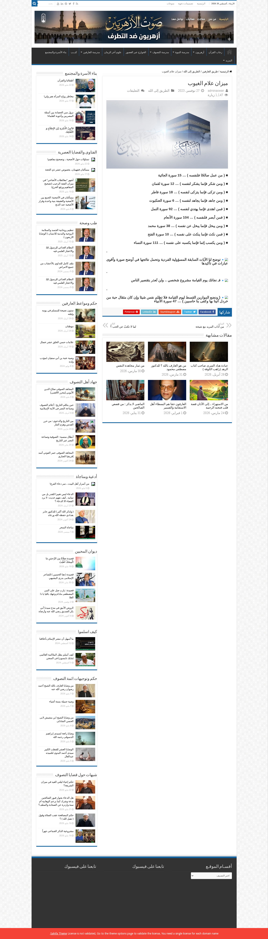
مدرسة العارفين (91, 52)
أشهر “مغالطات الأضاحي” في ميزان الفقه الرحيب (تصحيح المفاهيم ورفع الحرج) (58, 184)
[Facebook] (73, 3)
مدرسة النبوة (182, 52)
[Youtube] (58, 3)
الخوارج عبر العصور (136, 52)
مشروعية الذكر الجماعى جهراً (58, 831)
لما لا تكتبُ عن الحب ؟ (123, 325)
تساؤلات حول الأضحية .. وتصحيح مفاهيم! (68, 159)
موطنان (69, 326)
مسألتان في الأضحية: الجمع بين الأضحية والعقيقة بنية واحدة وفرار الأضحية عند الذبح (56, 201)
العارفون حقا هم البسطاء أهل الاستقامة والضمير (168, 405)
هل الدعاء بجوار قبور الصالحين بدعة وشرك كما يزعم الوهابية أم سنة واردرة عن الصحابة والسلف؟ (56, 801)
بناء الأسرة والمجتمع (56, 52)
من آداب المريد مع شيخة (210, 325)
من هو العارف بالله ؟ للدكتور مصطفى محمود (168, 367)
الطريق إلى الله (191, 71)
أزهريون (199, 52)
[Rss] (77, 3)
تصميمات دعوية (185, 3)
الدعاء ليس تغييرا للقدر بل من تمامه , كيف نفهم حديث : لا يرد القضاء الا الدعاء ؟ (58, 498)
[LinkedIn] (62, 3)
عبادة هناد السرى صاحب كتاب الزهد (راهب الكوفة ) (209, 367)
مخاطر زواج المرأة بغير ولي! (59, 96)
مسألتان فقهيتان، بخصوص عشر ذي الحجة (67, 169)
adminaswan (216, 90)
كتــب (74, 52)
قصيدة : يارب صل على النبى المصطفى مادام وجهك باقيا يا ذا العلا (57, 594)
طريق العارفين (210, 71)
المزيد (229, 60)
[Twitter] (70, 3)
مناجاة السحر (66, 527)
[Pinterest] (65, 3)
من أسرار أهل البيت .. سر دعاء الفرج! (69, 483)
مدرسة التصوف (160, 52)
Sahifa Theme (58, 933)
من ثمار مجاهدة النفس (130, 365)
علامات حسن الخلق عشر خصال (57, 342)
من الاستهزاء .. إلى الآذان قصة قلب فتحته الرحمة (209, 405)
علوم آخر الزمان (112, 52)
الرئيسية (201, 3)
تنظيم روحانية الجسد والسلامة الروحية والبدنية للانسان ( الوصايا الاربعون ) (56, 234)
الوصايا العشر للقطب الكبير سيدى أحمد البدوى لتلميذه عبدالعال (59, 753)
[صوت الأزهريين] (134, 26)
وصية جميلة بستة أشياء (61, 701)
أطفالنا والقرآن (65, 80)
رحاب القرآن (215, 52)
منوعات (170, 3)
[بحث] (34, 3)
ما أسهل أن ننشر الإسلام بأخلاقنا (56, 638)
